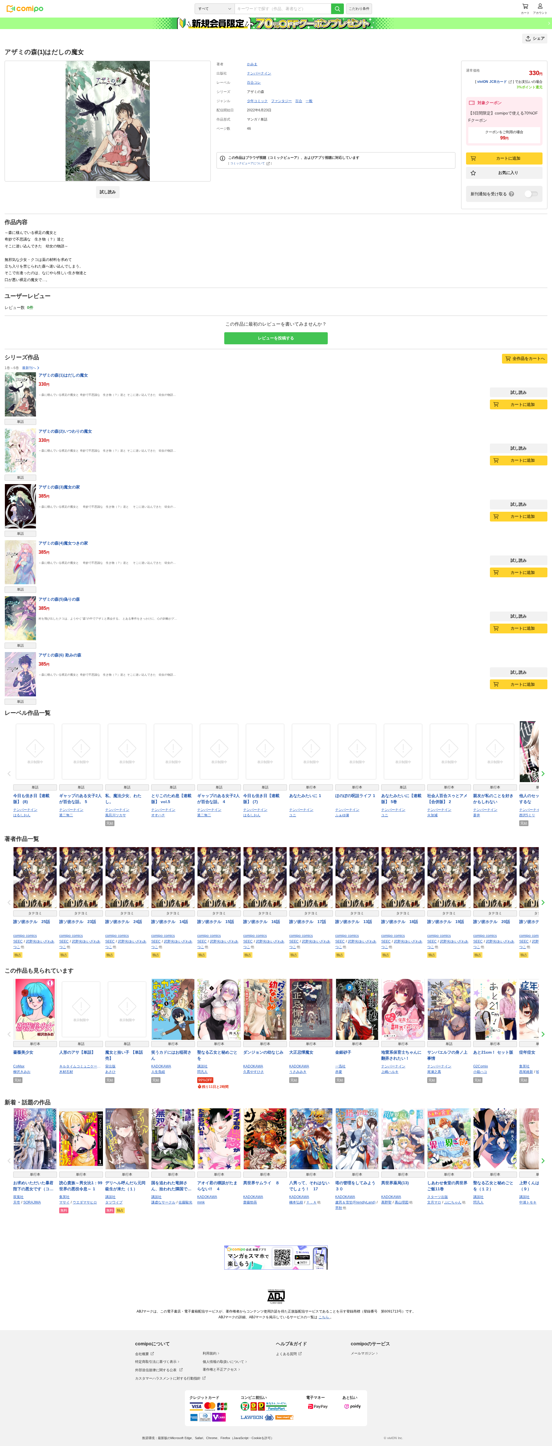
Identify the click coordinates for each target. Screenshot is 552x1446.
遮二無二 (66, 815)
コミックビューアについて (247, 163)
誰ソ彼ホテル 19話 (445, 921)
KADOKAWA (161, 1066)
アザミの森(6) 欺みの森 (60, 655)
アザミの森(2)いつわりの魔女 (65, 431)
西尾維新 (526, 1072)
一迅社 (340, 1066)
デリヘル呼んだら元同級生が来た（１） (125, 1186)
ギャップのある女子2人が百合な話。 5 (80, 798)
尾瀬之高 (434, 1072)
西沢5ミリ (527, 815)
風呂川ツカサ (115, 815)
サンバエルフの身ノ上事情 (447, 1055)
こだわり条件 (359, 9)
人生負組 (158, 1072)
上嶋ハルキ (389, 1072)
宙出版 (110, 1066)
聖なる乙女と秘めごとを (217, 1055)
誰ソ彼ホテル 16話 (261, 921)
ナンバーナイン (259, 73)
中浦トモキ (527, 1202)
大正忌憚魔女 (301, 1052)
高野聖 (386, 1202)
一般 (309, 101)
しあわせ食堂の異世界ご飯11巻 (447, 1186)
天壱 (16, 1202)
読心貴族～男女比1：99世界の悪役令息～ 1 (80, 1186)
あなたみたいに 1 (305, 795)
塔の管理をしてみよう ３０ (357, 1186)
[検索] (337, 8)
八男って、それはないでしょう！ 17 (309, 1186)
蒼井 (476, 815)
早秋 (338, 1208)
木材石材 (66, 1072)
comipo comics (25, 936)
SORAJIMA (32, 1202)
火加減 (432, 815)
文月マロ (434, 1202)
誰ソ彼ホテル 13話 (353, 921)
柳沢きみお (21, 1072)
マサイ (64, 1202)
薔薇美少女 (23, 1052)
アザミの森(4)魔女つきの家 (63, 543)
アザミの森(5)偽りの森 (59, 599)
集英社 (524, 1066)
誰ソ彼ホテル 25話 (31, 921)
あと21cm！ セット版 (493, 1052)
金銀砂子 (343, 1052)
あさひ (110, 1072)
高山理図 (402, 1202)
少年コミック (257, 101)
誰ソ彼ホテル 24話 (123, 921)
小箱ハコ (480, 1072)
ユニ (292, 815)
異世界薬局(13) (395, 1183)
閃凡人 (202, 1072)
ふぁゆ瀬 (342, 815)
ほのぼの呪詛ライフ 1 (355, 795)
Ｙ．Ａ (311, 1202)
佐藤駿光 (185, 1202)
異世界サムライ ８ (261, 1183)
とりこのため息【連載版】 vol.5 (171, 798)
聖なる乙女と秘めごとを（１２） (493, 1186)
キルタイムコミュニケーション (81, 1066)
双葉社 (18, 1197)
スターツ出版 (437, 1197)
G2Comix (480, 1066)
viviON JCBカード (492, 82)
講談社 (202, 1066)
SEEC (18, 941)
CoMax (18, 1066)
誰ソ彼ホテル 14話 (169, 921)
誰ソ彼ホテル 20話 (491, 921)
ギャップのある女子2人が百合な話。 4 (218, 798)
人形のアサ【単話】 (77, 1052)
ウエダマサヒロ (85, 1202)
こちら (324, 1317)
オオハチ (158, 815)
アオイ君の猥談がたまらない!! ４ (217, 1186)
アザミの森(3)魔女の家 (59, 487)
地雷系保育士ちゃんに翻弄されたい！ (401, 1055)
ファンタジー (281, 101)
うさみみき (297, 1072)
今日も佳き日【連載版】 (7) (261, 798)
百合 (298, 101)
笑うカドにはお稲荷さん (171, 1055)
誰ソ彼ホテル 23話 (77, 921)
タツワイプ (113, 1202)
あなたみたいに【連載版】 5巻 (401, 798)
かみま (252, 64)
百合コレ (254, 83)
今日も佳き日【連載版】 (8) (31, 798)
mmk (201, 1202)
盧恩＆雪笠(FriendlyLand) (355, 1202)
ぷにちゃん (452, 1202)
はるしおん (21, 815)
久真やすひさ (253, 1072)
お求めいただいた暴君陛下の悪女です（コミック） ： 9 (33, 1186)
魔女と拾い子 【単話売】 (124, 1055)
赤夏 (338, 1072)
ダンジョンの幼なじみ (263, 1052)
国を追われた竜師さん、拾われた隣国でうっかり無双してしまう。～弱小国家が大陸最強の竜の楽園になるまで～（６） (171, 1186)
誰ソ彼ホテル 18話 (399, 921)
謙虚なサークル (163, 1202)
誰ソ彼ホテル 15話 (215, 921)
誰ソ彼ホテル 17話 (307, 921)
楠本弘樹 (296, 1202)
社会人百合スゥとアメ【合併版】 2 (447, 798)
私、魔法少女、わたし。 (123, 798)
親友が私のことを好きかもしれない (493, 798)
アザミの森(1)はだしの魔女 (63, 375)
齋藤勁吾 (250, 1202)
